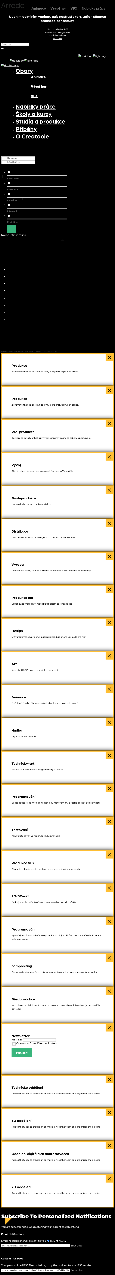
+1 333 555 (57, 38)
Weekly (62, 1241)
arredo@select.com (57, 35)
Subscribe (77, 1245)
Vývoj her (58, 8)
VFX (74, 8)
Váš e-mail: (17, 1039)
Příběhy (19, 290)
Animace (38, 8)
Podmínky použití (50, 351)
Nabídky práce (94, 8)
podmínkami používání (70, 1043)
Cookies (38, 351)
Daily (52, 1241)
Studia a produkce (28, 276)
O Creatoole (23, 319)
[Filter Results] (11, 229)
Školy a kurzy (24, 269)
